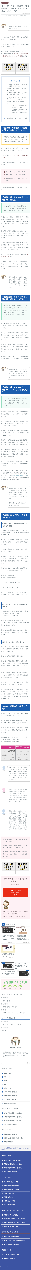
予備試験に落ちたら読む (11, 1215)
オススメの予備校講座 (10, 1092)
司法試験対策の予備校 (10, 1103)
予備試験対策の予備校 (10, 1095)
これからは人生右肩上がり (11, 1254)
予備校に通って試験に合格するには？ (17, 102)
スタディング (7, 1088)
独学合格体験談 (8, 1141)
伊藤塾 (6, 1080)
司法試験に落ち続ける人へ (11, 1226)
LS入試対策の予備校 (10, 1099)
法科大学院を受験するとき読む (13, 1113)
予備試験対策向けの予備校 (11, 1185)
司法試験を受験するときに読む (13, 1120)
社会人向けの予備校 (9, 1204)
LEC (5, 1084)
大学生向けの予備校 (9, 1201)
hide (18, 80)
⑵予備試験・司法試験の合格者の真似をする (19, 110)
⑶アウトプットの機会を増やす (19, 113)
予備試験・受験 (5, 2)
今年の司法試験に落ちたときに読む (14, 1222)
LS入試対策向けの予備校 (11, 1182)
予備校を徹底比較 (9, 1193)
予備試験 (8, 1147)
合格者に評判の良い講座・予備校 (17, 118)
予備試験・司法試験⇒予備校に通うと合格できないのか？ (17, 85)
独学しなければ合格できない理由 (13, 1138)
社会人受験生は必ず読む (11, 1124)
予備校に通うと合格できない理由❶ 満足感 (17, 89)
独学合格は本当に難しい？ (11, 1134)
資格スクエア (7, 1073)
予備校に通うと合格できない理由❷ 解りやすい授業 (17, 93)
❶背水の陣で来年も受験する (12, 1236)
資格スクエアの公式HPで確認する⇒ (15, 893)
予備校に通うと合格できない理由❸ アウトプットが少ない (17, 98)
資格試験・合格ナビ (9, 1258)
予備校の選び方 (8, 1197)
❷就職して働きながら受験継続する (14, 1240)
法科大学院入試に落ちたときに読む (14, 1218)
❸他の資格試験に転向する (11, 1244)
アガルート (7, 1077)
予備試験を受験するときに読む (13, 1117)
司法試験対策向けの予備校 (11, 1189)
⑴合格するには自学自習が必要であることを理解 (19, 106)
